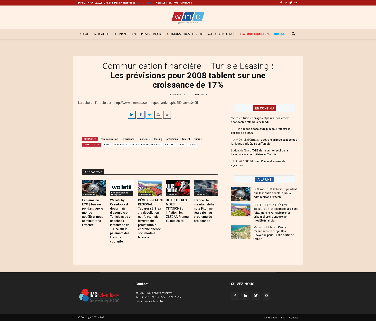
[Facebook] (281, 2)
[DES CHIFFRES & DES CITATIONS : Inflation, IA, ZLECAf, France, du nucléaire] (178, 188)
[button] (293, 34)
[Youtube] (296, 2)
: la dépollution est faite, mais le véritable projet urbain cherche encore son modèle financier (275, 212)
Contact (293, 317)
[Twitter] (291, 2)
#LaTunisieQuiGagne (255, 34)
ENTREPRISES (141, 34)
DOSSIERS (190, 34)
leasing (158, 139)
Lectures (170, 144)
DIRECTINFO (85, 2)
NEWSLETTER (164, 2)
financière (144, 139)
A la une (264, 179)
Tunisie (192, 144)
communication (109, 139)
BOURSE (158, 34)
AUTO (212, 34)
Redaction (172, 194)
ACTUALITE (101, 34)
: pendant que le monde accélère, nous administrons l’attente (275, 193)
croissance (128, 139)
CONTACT (186, 2)
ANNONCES (144, 2)
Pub (283, 317)
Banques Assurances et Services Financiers (138, 144)
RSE (202, 34)
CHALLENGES (227, 34)
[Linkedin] (286, 2)
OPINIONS (174, 34)
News (181, 144)
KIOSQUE (279, 34)
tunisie (198, 139)
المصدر (98, 2)
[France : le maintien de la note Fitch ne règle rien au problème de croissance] (206, 188)
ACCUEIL (85, 34)
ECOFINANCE (120, 34)
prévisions (172, 139)
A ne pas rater (93, 172)
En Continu (264, 108)
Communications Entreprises (119, 193)
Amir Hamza (89, 194)
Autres (204, 94)
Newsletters (270, 317)
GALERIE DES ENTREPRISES (119, 2)
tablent (186, 139)
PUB (176, 2)
